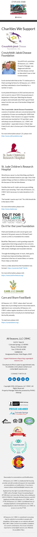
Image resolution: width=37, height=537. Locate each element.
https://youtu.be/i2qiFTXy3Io (17, 268)
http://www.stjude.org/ (9, 209)
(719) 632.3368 (18, 1)
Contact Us (18, 352)
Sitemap (18, 392)
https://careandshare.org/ (10, 322)
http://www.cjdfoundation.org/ (12, 136)
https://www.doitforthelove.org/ (12, 275)
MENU (19, 17)
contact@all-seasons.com (18, 369)
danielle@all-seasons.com (25, 487)
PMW (32, 390)
